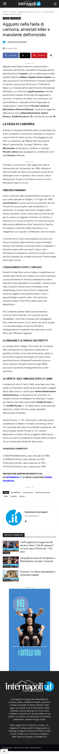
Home (5, 12)
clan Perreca (28, 492)
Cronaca (12, 12)
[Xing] (26, 521)
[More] (51, 55)
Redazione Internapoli (17, 42)
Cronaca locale (15, 18)
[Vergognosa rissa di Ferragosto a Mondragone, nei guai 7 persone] (11, 562)
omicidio (13, 496)
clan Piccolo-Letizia (42, 492)
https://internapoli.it (32, 516)
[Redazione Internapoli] (4, 42)
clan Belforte (15, 492)
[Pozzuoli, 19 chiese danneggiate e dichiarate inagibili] (11, 575)
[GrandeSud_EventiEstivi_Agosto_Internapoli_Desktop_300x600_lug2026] (29, 630)
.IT (14, 477)
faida (6, 496)
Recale (22, 496)
